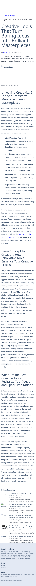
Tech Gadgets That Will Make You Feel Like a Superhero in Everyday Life (21, 505)
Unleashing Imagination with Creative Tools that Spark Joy (21, 494)
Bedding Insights (9, 3)
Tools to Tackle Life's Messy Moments (21, 537)
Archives (3, 567)
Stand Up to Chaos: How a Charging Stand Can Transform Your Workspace (21, 527)
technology (11, 15)
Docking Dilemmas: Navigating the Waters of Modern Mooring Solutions (21, 516)
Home (5, 15)
